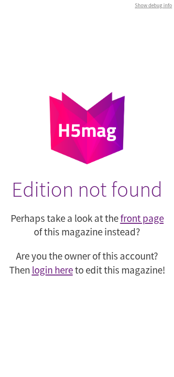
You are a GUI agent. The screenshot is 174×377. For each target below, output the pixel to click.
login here (52, 269)
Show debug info (153, 5)
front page (142, 218)
